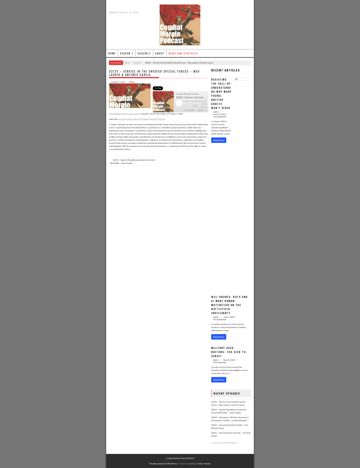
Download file (115, 114)
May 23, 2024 (229, 360)
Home (112, 53)
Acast (121, 119)
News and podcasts (183, 53)
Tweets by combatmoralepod (224, 442)
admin (131, 82)
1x (195, 106)
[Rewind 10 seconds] (190, 105)
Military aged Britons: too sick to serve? (228, 352)
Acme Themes (204, 463)
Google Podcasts (133, 119)
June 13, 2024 (219, 114)
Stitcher (161, 119)
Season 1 (126, 53)
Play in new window (131, 114)
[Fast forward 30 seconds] (200, 105)
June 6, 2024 (229, 317)
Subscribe (189, 110)
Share (201, 110)
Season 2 (144, 53)
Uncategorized (219, 116)
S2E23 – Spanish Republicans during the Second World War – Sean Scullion (132, 161)
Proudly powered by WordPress (163, 463)
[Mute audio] (185, 105)
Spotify (153, 119)
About (159, 53)
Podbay (145, 119)
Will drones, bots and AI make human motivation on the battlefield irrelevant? (229, 305)
